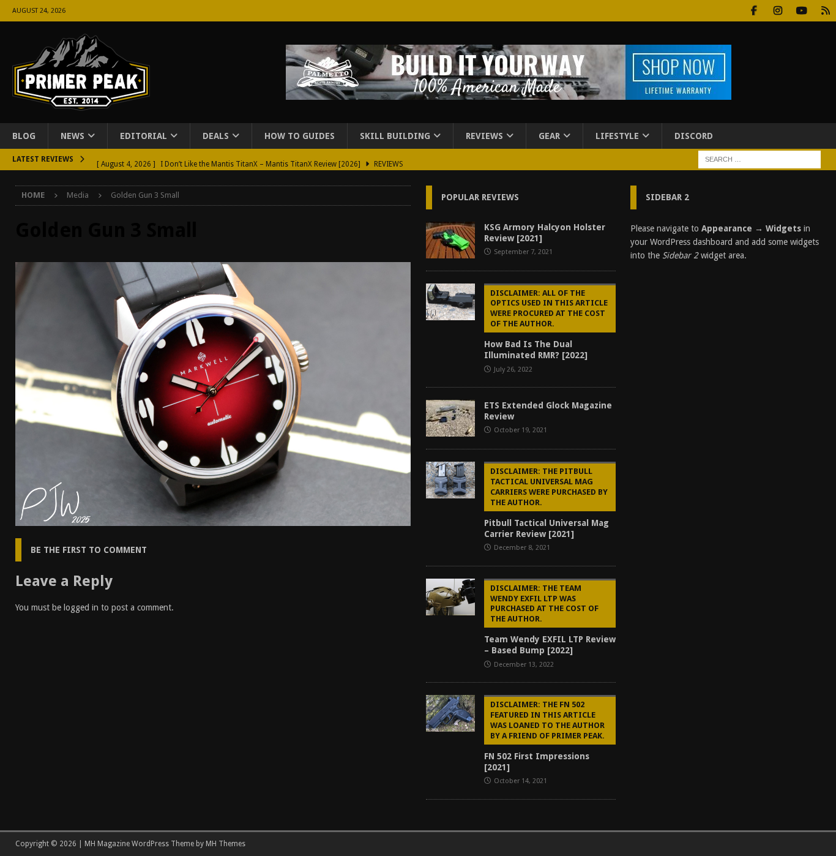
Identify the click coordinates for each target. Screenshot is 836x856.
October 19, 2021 (520, 430)
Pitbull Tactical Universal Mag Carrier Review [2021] (546, 503)
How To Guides (299, 136)
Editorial (143, 136)
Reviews (484, 136)
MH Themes (225, 843)
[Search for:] (759, 159)
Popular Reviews (480, 197)
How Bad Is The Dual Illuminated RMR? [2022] (546, 324)
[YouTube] (801, 10)
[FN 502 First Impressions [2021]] (450, 713)
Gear (549, 136)
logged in (81, 607)
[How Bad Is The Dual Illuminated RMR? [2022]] (450, 301)
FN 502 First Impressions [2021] (544, 736)
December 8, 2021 (522, 548)
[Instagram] (777, 10)
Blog (23, 136)
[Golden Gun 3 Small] (213, 519)
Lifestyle (617, 136)
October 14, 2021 (520, 781)
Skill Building (395, 136)
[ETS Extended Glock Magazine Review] (450, 418)
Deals (216, 136)
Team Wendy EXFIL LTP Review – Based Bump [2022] (550, 620)
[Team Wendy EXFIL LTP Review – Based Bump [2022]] (450, 597)
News (72, 136)
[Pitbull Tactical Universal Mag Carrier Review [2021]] (450, 480)
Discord (693, 136)
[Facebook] (753, 10)
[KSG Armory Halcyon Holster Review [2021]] (450, 240)
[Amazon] (825, 10)
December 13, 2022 (524, 665)
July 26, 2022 (513, 370)
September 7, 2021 (523, 252)
